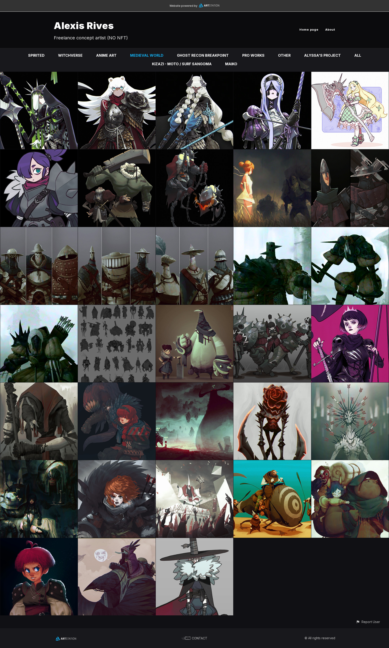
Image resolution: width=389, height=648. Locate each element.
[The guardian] (350, 385)
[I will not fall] (116, 463)
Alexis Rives (84, 25)
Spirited (36, 55)
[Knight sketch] (116, 308)
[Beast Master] (116, 385)
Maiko (231, 64)
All (357, 55)
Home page (309, 29)
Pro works (253, 55)
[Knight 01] (194, 230)
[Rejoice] (194, 463)
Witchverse (70, 55)
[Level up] (194, 385)
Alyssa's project (322, 55)
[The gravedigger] (39, 385)
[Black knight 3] (39, 308)
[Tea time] (39, 463)
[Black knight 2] (272, 230)
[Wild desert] (272, 463)
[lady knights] (272, 308)
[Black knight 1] (350, 230)
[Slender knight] (272, 75)
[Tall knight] (116, 75)
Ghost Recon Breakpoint (203, 55)
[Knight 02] (116, 230)
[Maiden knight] (350, 308)
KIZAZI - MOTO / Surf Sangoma (182, 64)
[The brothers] (116, 152)
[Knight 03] (39, 230)
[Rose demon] (272, 385)
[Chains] (194, 152)
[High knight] (39, 75)
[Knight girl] (39, 152)
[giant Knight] (194, 75)
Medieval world (146, 55)
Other (284, 55)
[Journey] (350, 463)
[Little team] (194, 308)
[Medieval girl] (39, 541)
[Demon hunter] (194, 541)
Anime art (106, 55)
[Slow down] (272, 152)
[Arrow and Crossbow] (350, 152)
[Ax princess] (350, 75)
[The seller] (116, 541)
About (330, 29)
